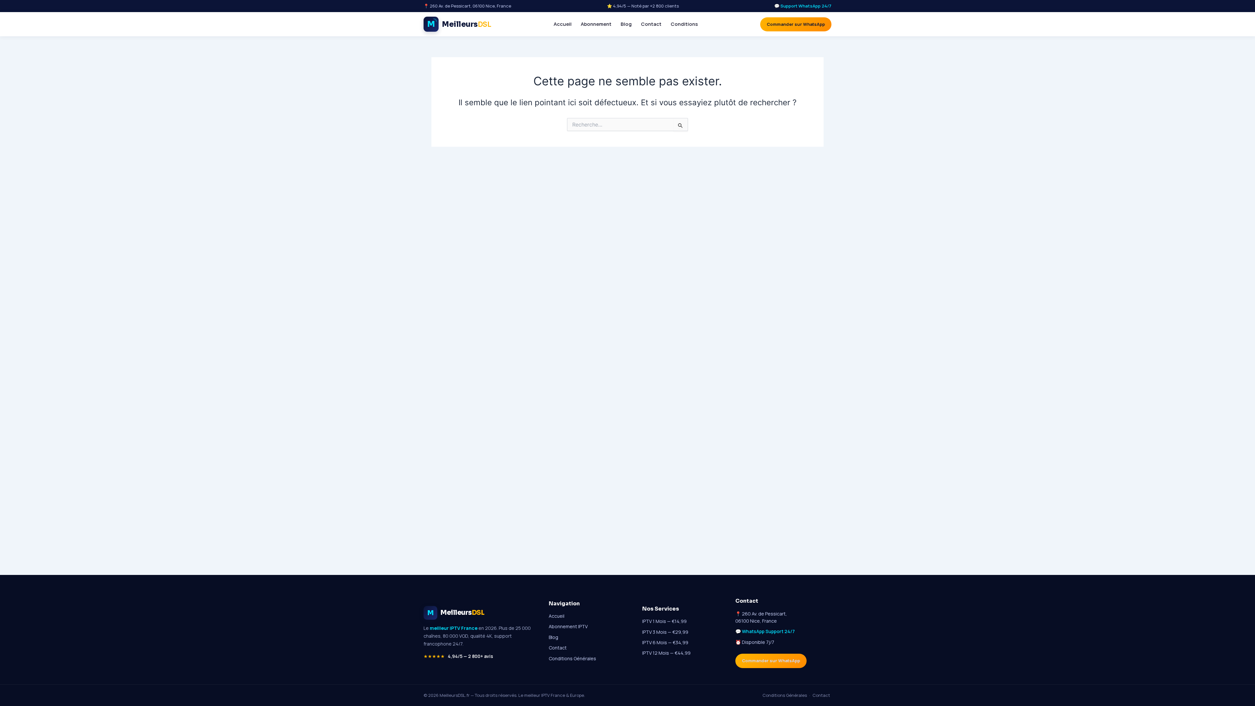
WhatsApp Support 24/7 (768, 631)
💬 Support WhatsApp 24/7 (802, 6)
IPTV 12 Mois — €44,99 (666, 653)
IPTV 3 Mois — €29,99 (665, 632)
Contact (651, 24)
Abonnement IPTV (568, 626)
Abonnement (596, 24)
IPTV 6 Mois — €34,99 (665, 642)
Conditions (684, 24)
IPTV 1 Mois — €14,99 (664, 621)
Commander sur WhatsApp (796, 24)
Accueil (563, 24)
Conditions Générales (572, 658)
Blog (626, 24)
